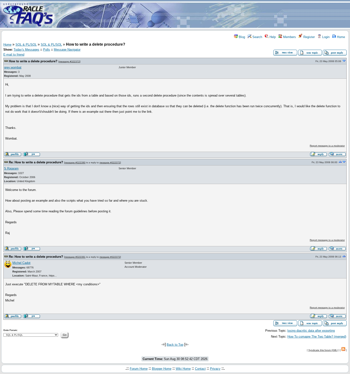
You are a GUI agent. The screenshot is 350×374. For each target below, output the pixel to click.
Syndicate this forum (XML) (323, 350)
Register (308, 37)
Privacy (215, 368)
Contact (200, 368)
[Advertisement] (203, 15)
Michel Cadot (21, 263)
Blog (241, 37)
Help (272, 37)
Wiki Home (183, 368)
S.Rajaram (11, 168)
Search (256, 37)
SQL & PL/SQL (26, 44)
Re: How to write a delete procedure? (36, 162)
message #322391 (75, 257)
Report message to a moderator (327, 145)
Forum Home (139, 368)
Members (289, 37)
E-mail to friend (13, 54)
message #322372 (69, 61)
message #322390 (75, 162)
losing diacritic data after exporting (311, 330)
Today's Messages (26, 49)
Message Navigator (67, 49)
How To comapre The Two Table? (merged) (316, 336)
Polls (46, 49)
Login (325, 37)
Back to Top (175, 344)
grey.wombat (12, 67)
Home (340, 37)
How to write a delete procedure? (33, 61)
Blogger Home (161, 368)
